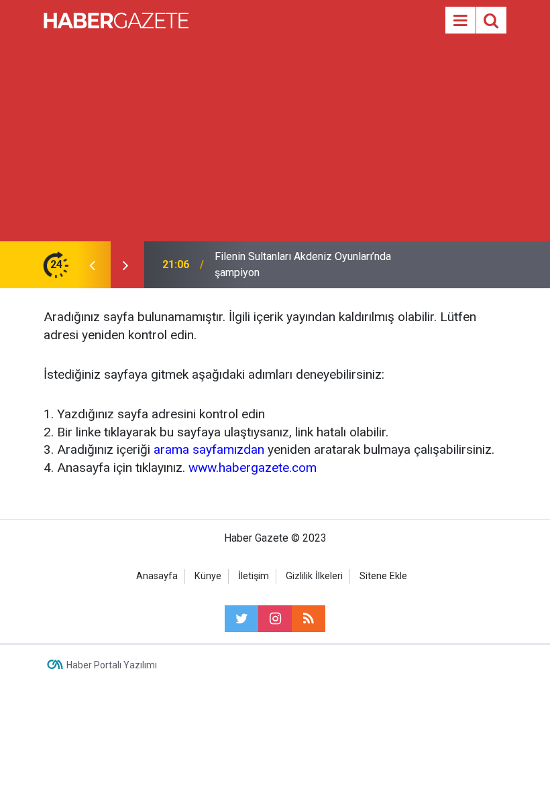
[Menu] (460, 21)
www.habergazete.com (252, 467)
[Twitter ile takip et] (241, 618)
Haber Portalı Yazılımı (111, 665)
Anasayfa (157, 576)
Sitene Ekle (383, 576)
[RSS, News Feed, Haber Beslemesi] (308, 618)
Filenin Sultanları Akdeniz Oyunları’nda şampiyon (303, 264)
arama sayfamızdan (209, 449)
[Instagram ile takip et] (275, 618)
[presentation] (92, 265)
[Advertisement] (275, 141)
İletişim (253, 576)
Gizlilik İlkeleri (314, 576)
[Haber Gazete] (116, 19)
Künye (208, 576)
